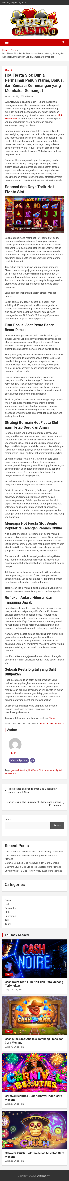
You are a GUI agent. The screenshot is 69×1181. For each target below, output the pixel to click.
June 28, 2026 (12, 1161)
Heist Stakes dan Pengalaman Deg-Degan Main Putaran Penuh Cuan (32, 790)
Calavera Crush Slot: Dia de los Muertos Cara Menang (33, 866)
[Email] (32, 760)
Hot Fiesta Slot (35, 770)
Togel (8, 924)
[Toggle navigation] (6, 42)
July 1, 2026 (11, 989)
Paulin (29, 96)
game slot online (19, 770)
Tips (7, 920)
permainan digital (53, 770)
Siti (20, 989)
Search (8, 819)
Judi (7, 904)
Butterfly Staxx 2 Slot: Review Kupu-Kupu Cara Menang (33, 870)
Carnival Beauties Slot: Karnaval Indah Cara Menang (32, 862)
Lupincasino (43, 1175)
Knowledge (10, 908)
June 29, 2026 (12, 1104)
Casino (8, 900)
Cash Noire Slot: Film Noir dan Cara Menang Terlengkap (34, 851)
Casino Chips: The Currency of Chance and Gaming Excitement (34, 804)
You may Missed (17, 935)
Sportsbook (11, 916)
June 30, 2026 (12, 1046)
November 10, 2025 (15, 96)
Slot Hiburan (11, 773)
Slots (8, 69)
